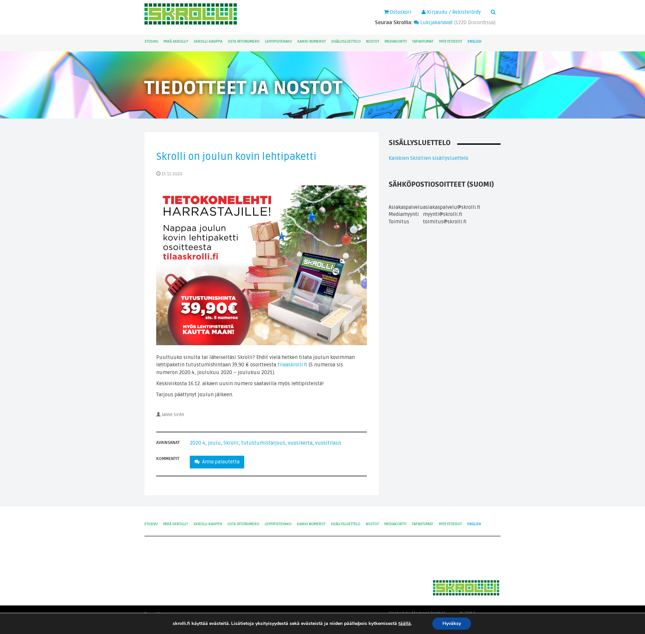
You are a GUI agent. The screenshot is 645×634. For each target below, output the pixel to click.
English (474, 41)
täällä (404, 624)
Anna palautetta (220, 462)
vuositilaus (328, 443)
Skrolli (231, 443)
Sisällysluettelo (346, 41)
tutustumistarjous (263, 443)
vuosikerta (300, 443)
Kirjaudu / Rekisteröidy (453, 12)
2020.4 (197, 443)
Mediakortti (396, 41)
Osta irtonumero (244, 41)
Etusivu (151, 41)
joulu (214, 443)
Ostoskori (400, 12)
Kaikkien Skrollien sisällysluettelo (428, 158)
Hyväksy (451, 623)
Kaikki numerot (311, 41)
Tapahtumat (422, 41)
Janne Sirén (173, 414)
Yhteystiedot (450, 41)
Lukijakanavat (436, 22)
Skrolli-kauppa (208, 41)
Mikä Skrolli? (176, 41)
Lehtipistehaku (278, 41)
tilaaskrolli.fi (292, 365)
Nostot (372, 41)
